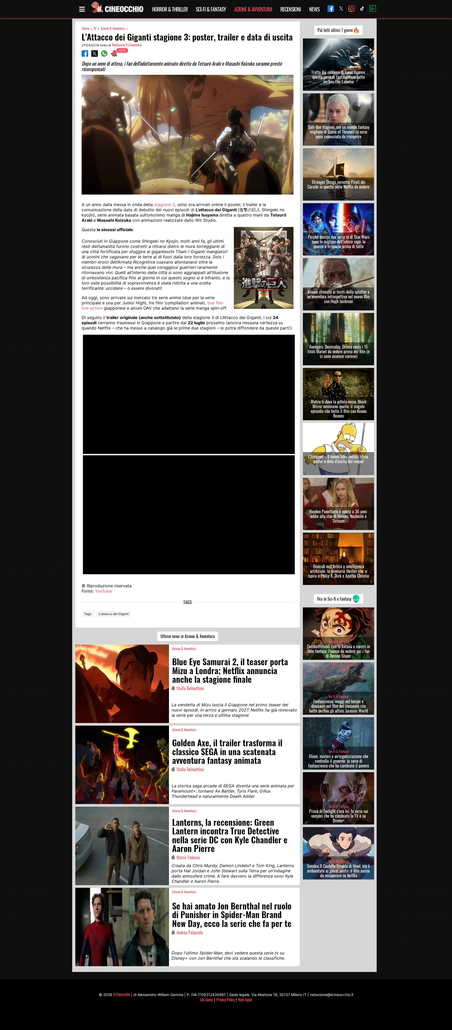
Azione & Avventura (253, 9)
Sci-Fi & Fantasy (211, 9)
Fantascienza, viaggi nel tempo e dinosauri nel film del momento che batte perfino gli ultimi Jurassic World (338, 706)
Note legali (245, 999)
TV (95, 28)
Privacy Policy (225, 999)
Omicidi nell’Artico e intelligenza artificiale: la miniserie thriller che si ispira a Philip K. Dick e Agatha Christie (338, 571)
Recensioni (290, 9)
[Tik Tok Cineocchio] (360, 9)
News (314, 9)
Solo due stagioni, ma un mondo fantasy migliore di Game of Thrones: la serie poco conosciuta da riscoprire (338, 132)
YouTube (103, 591)
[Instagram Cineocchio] (349, 9)
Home (85, 28)
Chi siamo (206, 999)
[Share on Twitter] (94, 55)
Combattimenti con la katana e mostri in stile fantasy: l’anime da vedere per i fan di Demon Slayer (338, 651)
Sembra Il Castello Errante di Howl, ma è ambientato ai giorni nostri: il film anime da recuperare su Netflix (338, 871)
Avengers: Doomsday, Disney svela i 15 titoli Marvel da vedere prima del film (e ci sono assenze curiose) (339, 351)
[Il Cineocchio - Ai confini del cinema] (117, 9)
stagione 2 (164, 204)
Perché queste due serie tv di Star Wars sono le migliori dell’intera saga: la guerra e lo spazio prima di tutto (338, 241)
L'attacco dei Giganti (114, 614)
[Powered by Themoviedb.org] (370, 9)
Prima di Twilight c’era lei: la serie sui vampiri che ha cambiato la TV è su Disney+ (338, 816)
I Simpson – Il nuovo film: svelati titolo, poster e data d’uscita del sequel (338, 458)
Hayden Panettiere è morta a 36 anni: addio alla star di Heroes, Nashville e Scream (338, 516)
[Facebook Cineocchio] (329, 9)
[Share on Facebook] (85, 55)
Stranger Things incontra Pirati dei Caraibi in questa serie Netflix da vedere (338, 184)
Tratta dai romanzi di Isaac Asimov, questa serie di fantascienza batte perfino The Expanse (338, 77)
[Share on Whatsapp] (104, 55)
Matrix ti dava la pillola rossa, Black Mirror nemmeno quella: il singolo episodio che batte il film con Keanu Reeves (338, 409)
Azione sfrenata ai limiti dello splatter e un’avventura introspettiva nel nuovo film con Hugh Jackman (338, 296)
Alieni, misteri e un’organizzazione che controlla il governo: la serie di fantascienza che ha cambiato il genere (338, 761)
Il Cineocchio (121, 994)
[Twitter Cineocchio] (339, 9)
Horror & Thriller (170, 9)
